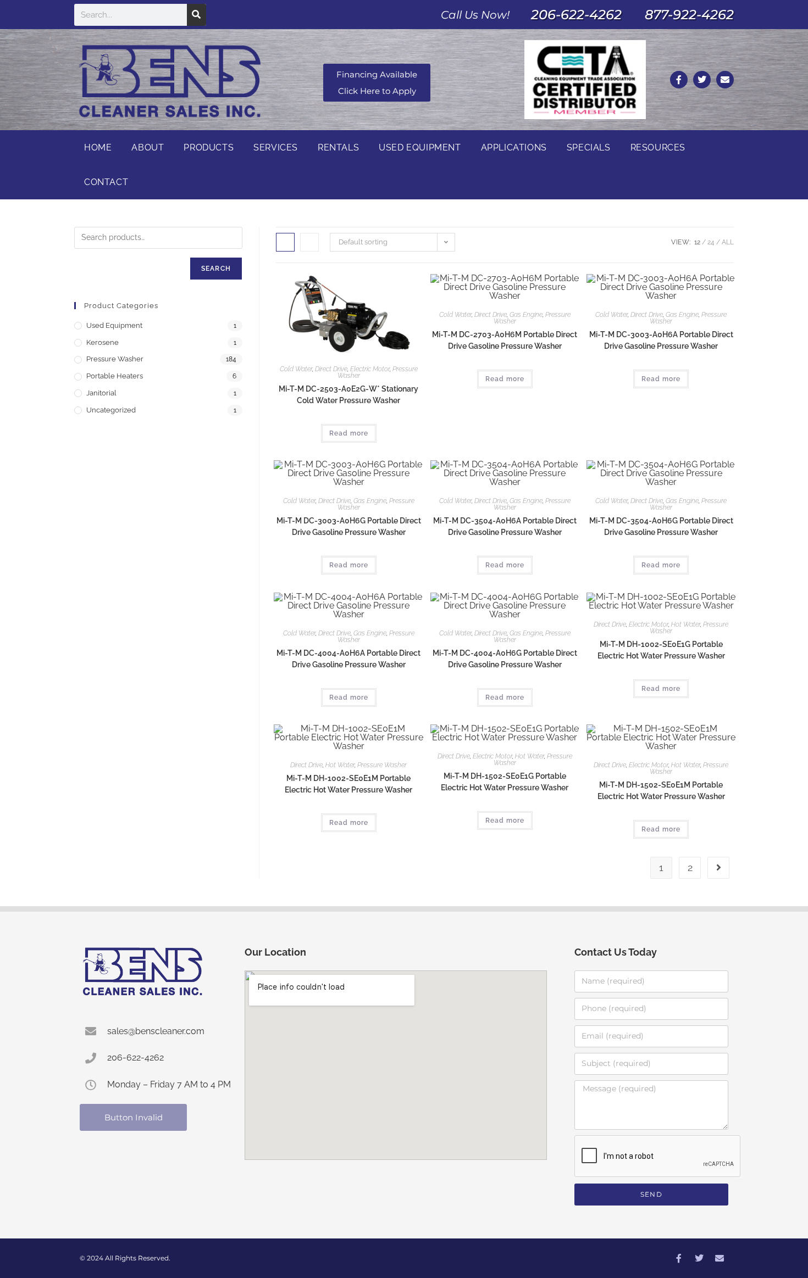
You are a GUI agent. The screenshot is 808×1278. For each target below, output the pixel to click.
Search (216, 268)
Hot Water (685, 624)
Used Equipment (114, 325)
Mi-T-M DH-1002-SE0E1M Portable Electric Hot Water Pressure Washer (348, 784)
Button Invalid (133, 1117)
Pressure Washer (382, 765)
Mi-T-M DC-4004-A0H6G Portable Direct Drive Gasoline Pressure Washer (505, 659)
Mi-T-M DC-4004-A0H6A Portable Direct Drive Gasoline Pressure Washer (348, 659)
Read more (348, 433)
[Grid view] (285, 242)
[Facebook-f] (679, 79)
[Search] (196, 15)
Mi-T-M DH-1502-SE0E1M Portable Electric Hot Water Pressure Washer (661, 790)
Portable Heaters (114, 376)
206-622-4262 (576, 15)
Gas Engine (526, 315)
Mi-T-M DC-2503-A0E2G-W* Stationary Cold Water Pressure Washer (348, 394)
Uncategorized (111, 410)
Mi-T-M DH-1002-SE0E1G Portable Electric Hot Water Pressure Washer (661, 650)
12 (697, 242)
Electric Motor (370, 369)
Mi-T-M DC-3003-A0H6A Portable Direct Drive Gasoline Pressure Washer (661, 340)
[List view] (309, 242)
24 (711, 242)
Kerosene (102, 342)
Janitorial (101, 393)
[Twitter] (702, 79)
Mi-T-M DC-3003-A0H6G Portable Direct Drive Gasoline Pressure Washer (348, 526)
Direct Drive (331, 369)
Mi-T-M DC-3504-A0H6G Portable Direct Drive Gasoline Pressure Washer (661, 526)
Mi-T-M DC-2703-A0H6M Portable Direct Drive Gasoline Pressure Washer (504, 340)
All (728, 242)
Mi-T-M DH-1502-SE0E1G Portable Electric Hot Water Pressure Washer (504, 782)
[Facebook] (679, 1258)
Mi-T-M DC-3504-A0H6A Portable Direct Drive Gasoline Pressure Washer (505, 526)
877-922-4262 (689, 15)
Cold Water (296, 369)
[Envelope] (725, 79)
